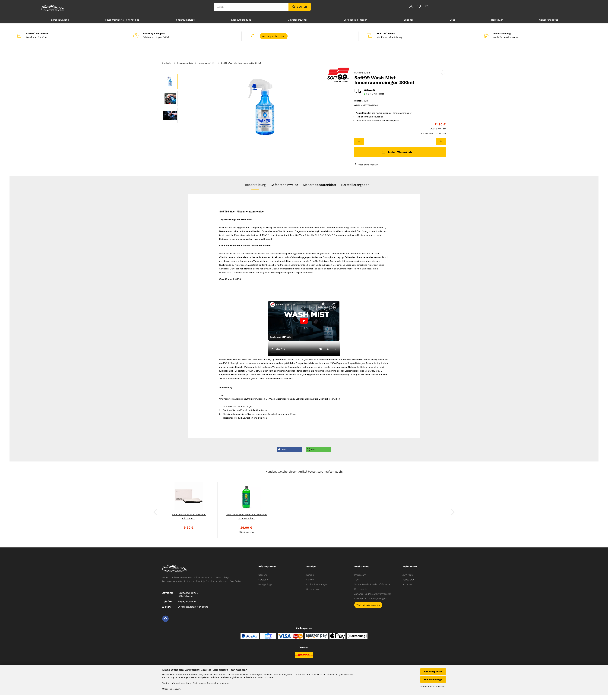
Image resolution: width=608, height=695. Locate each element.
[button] (359, 141)
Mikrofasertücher (297, 19)
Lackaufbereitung (241, 19)
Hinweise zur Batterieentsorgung (370, 598)
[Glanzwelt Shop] (53, 8)
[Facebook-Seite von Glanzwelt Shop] (165, 619)
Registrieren (408, 579)
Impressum (360, 575)
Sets (452, 19)
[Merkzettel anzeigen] (419, 7)
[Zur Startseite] (174, 568)
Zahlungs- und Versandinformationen (372, 594)
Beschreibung (255, 185)
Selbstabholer (313, 589)
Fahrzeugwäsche (59, 19)
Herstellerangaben (355, 185)
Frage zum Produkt (368, 164)
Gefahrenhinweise (284, 185)
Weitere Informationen (432, 686)
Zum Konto (408, 575)
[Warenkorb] (427, 7)
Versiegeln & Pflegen (355, 19)
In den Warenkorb (400, 152)
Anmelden (407, 584)
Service (310, 579)
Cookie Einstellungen (316, 584)
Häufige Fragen (265, 584)
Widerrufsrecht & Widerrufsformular (372, 584)
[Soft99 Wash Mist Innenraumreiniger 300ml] (265, 106)
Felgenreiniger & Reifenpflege (122, 19)
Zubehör (408, 19)
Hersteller (497, 19)
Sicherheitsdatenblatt (319, 185)
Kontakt (310, 575)
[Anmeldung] (411, 7)
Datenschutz (360, 589)
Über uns (262, 575)
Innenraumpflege (185, 19)
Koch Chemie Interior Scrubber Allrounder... (189, 516)
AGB (356, 579)
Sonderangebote (548, 19)
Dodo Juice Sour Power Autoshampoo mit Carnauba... (246, 516)
